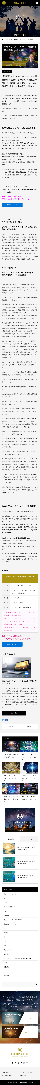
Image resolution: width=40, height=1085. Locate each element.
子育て (6, 928)
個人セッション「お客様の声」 (13, 920)
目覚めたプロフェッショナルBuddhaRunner (18, 958)
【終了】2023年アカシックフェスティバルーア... (10, 778)
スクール (6, 898)
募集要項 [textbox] (5, 570)
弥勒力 (6, 933)
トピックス (29, 839)
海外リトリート (8, 950)
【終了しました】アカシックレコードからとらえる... (29, 799)
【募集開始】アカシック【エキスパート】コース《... (10, 799)
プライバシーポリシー (27, 1072)
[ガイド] (20, 1026)
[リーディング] (20, 1012)
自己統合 (6, 967)
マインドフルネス (9, 907)
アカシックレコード (10, 894)
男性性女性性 (8, 954)
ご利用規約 (5, 1072)
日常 (5, 941)
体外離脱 (6, 915)
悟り (5, 937)
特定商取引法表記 (7, 1075)
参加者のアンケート (10, 924)
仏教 (5, 911)
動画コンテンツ (12, 205)
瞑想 (5, 963)
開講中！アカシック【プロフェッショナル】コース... (29, 778)
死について (7, 945)
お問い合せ (23, 1075)
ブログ (6, 902)
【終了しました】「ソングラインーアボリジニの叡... (29, 757)
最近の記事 (11, 839)
